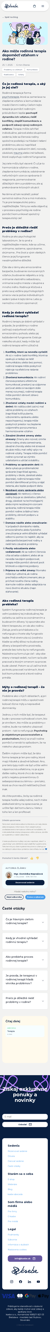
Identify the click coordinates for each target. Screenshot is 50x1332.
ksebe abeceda (15, 1194)
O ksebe (12, 1216)
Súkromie (12, 1239)
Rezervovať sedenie (25, 883)
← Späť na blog (10, 17)
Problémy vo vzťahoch (13, 70)
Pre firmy (12, 1211)
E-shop (11, 1179)
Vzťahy (21, 75)
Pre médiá (13, 1221)
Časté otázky (14, 1166)
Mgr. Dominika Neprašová (28, 874)
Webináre (12, 1184)
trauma (18, 153)
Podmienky (13, 1234)
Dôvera (11, 1156)
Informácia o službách (18, 1244)
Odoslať (22, 1124)
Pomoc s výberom (35, 897)
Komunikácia (32, 70)
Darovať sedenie (16, 1161)
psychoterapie (10, 97)
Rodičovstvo (9, 75)
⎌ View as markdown (25, 1325)
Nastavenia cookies (17, 1249)
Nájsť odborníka (14, 897)
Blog (10, 1189)
